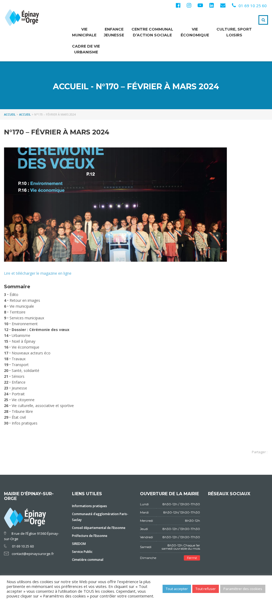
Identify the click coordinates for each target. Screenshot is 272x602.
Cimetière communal (87, 559)
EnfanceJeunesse (114, 32)
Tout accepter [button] (177, 588)
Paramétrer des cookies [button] (242, 588)
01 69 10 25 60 (253, 5)
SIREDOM (79, 543)
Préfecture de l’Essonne (89, 535)
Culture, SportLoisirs (234, 32)
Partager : (259, 452)
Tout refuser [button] (206, 588)
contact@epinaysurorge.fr (33, 553)
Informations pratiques (89, 506)
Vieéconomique (195, 32)
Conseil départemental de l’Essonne (98, 527)
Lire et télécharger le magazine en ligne (37, 273)
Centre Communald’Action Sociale (152, 32)
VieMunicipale (84, 32)
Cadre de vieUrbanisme (86, 49)
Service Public (82, 551)
